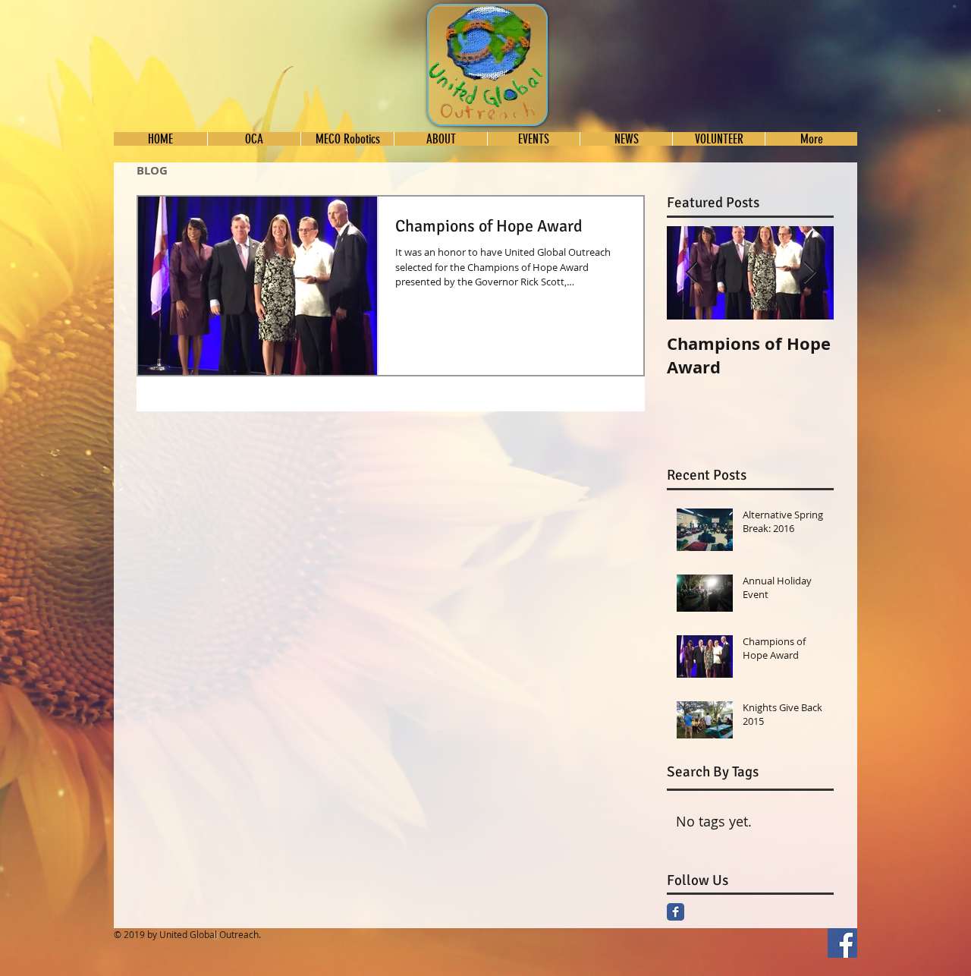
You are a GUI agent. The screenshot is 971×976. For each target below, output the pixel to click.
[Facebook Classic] (675, 912)
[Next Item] (809, 273)
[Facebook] (842, 943)
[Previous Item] (691, 273)
